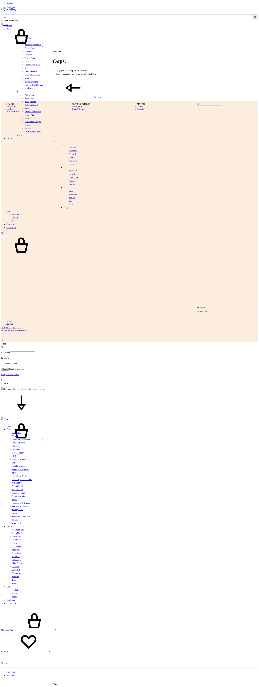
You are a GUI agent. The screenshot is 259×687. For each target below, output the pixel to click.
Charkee (15, 446)
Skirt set (72, 198)
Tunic (71, 204)
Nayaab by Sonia (31, 82)
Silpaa (14, 499)
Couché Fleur (30, 58)
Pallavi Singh (30, 95)
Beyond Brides (30, 48)
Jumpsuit (72, 164)
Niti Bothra (29, 88)
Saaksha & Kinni (19, 496)
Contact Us (11, 227)
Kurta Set (72, 174)
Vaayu (27, 118)
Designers (10, 429)
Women (9, 138)
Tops (70, 201)
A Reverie (16, 432)
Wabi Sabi (29, 128)
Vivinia (27, 125)
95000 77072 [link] (204, 312)
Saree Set (16, 570)
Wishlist (9, 4)
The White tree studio (33, 132)
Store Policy (10, 109)
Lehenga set (73, 178)
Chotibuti (28, 55)
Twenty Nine (30, 115)
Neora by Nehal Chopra (34, 85)
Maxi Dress (17, 563)
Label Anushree (31, 72)
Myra (27, 78)
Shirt (14, 221)
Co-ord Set (73, 154)
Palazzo (72, 181)
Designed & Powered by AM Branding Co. (15, 330)
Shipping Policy (77, 107)
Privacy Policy (11, 107)
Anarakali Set (17, 530)
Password (5, 358)
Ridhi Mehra (29, 98)
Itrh (26, 68)
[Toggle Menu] (2, 416)
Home (9, 25)
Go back (97, 97)
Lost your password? (10, 374)
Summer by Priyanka (21, 503)
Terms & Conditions (12, 112)
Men (8, 211)
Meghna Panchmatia (32, 75)
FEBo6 (27, 61)
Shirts (14, 596)
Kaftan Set (73, 171)
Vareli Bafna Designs (33, 122)
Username (5, 353)
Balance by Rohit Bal (21, 439)
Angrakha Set (18, 533)
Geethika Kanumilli (32, 65)
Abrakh (15, 436)
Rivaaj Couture (18, 493)
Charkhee (28, 51)
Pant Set (72, 184)
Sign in (4, 233)
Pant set (15, 218)
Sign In (4, 663)
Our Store (140, 107)
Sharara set (73, 194)
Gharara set (73, 161)
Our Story (10, 7)
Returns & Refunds (78, 109)
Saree (71, 191)
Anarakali (72, 147)
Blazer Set (73, 151)
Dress (71, 158)
